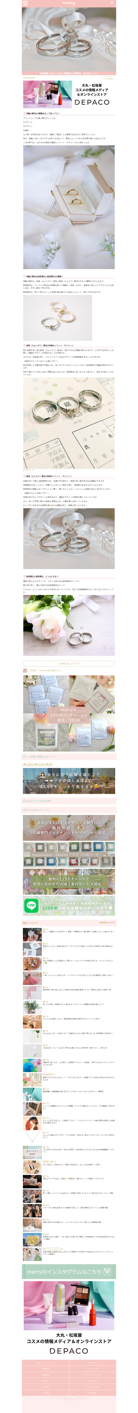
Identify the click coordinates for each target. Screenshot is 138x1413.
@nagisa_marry (28, 470)
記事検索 (45, 1369)
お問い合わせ (92, 1381)
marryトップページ (45, 1363)
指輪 (50, 765)
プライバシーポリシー (92, 1375)
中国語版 (45, 1393)
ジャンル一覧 (92, 1369)
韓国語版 (92, 1393)
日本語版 (45, 1387)
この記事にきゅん (69, 664)
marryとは (92, 1363)
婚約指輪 (40, 765)
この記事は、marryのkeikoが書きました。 (45, 670)
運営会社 (45, 1381)
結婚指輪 (29, 765)
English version (92, 1387)
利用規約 (45, 1375)
